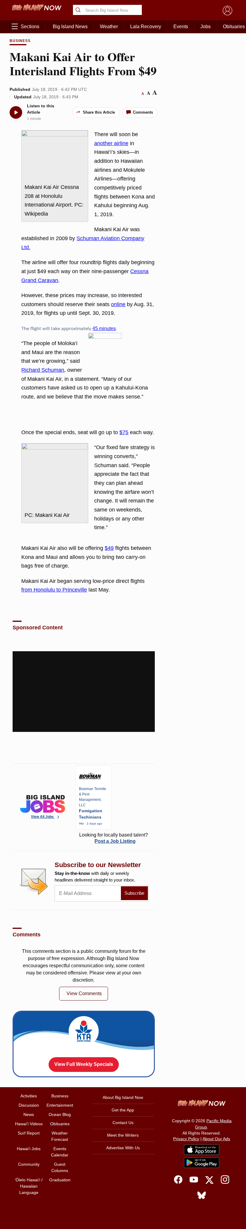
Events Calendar (59, 1151)
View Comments (84, 993)
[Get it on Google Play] (201, 1162)
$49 (109, 548)
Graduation (59, 1179)
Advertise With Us (123, 1147)
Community (29, 1164)
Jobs (205, 26)
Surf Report (29, 1133)
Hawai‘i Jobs (28, 1148)
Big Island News (70, 26)
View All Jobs (43, 817)
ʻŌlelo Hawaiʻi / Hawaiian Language (29, 1186)
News (28, 1114)
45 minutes (104, 328)
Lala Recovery (145, 26)
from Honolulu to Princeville (54, 590)
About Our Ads (216, 1138)
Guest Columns (59, 1167)
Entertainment (59, 1105)
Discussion (29, 1105)
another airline (111, 143)
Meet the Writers (123, 1135)
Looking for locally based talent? (113, 838)
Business (20, 41)
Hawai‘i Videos (29, 1123)
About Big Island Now (123, 1097)
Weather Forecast (59, 1136)
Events (180, 26)
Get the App (123, 1110)
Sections (30, 26)
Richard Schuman (42, 370)
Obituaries (60, 1123)
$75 (123, 432)
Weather (109, 26)
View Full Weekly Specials (83, 1064)
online (118, 304)
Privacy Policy (186, 1138)
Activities (28, 1095)
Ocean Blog (60, 1114)
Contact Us (123, 1122)
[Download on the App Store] (201, 1149)
